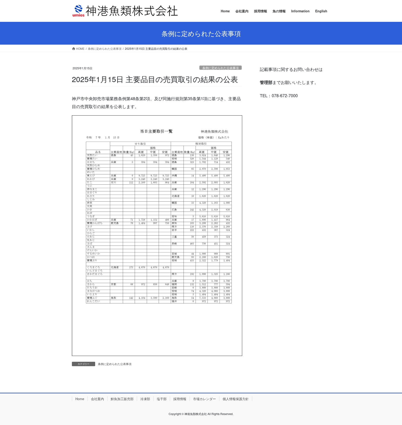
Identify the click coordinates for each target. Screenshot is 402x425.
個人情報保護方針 (236, 398)
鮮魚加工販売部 (122, 398)
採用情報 (179, 398)
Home (79, 398)
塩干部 (162, 398)
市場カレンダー (204, 398)
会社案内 (97, 398)
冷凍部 (145, 398)
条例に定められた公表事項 (220, 68)
